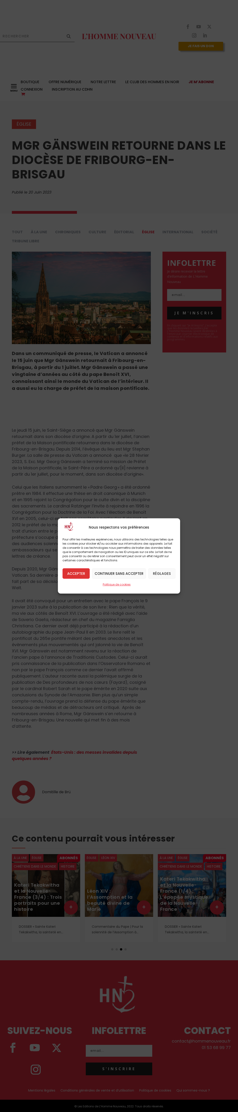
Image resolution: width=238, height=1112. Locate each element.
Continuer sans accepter (119, 573)
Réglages (162, 573)
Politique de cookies (117, 584)
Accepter (76, 573)
